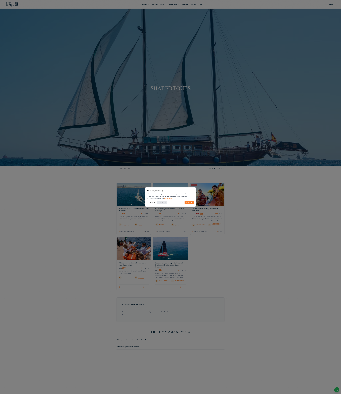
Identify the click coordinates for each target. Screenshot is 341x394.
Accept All (189, 202)
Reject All (152, 202)
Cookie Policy (168, 198)
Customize (162, 202)
